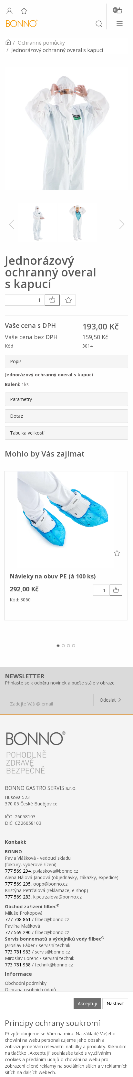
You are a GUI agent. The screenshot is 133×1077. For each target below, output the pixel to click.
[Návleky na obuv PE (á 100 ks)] (66, 519)
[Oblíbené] (24, 11)
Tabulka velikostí (27, 433)
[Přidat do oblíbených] (68, 300)
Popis (16, 361)
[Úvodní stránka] (8, 42)
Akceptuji (87, 1003)
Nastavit (115, 1003)
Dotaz (16, 416)
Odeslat (108, 700)
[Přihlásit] (9, 11)
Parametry (21, 399)
